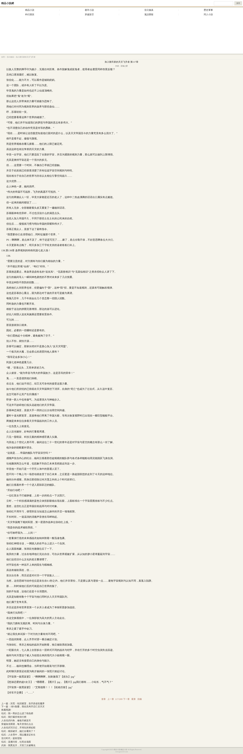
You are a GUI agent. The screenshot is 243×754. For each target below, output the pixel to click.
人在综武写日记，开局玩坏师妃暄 (18, 727)
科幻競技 (29, 14)
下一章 (126, 699)
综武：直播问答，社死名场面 (16, 742)
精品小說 (29, 10)
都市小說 (89, 10)
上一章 (110, 699)
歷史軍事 (208, 10)
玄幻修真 (148, 10)
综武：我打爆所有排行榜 (13, 717)
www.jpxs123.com (121, 752)
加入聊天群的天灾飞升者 (25, 57)
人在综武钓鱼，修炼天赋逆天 (16, 720)
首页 (3, 57)
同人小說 (208, 14)
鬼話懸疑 (148, 14)
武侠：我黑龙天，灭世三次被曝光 (18, 745)
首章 (103, 699)
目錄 (139, 699)
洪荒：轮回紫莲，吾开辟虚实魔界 (27, 703)
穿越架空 (89, 14)
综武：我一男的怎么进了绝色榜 (17, 713)
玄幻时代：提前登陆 (11, 738)
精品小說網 (7, 3)
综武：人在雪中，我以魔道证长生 (18, 734)
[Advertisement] (121, 36)
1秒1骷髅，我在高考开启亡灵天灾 (27, 706)
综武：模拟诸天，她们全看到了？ (18, 731)
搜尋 (238, 3)
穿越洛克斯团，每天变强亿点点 (17, 724)
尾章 (133, 699)
